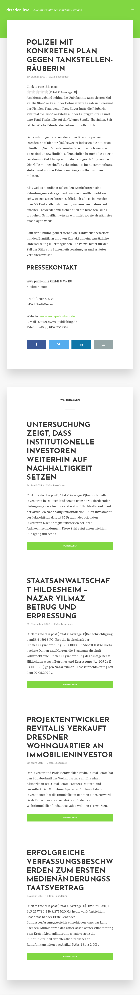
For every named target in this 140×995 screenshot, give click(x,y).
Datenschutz (118, 10)
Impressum (98, 10)
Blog (68, 10)
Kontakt (81, 10)
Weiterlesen (70, 546)
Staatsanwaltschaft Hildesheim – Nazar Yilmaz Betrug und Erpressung (68, 599)
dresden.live (17, 10)
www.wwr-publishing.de (57, 316)
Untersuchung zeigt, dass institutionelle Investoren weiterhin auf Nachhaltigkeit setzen (61, 451)
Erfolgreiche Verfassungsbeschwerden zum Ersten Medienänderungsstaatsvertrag (70, 871)
